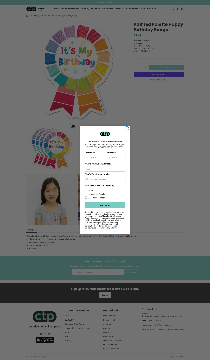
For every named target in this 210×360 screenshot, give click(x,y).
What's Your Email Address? (98, 163)
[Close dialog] (127, 128)
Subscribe (105, 205)
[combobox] (89, 179)
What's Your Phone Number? (98, 174)
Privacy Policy (104, 228)
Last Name (111, 152)
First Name (90, 152)
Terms (114, 228)
